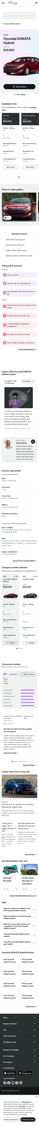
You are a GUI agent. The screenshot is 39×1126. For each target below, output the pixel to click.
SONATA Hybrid (12, 24)
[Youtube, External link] (12, 1082)
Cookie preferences (11, 1120)
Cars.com (22, 1106)
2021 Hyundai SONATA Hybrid (28, 972)
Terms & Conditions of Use (10, 1091)
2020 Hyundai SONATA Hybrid (28, 984)
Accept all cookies (28, 1120)
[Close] (36, 1096)
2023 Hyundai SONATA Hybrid (9, 996)
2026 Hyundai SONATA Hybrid (9, 960)
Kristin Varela (10, 383)
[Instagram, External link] (16, 1082)
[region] (19, 1110)
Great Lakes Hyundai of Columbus (28, 880)
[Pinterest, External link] (20, 1082)
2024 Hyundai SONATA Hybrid (9, 984)
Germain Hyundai (7, 879)
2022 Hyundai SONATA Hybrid (28, 960)
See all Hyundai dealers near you (22, 896)
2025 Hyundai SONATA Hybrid (9, 972)
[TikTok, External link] (4, 1082)
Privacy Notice (26, 1102)
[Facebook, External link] (8, 1082)
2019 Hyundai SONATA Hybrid (28, 996)
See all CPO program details (24, 561)
